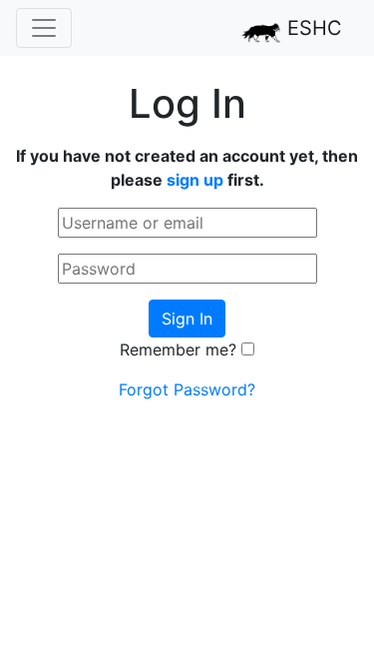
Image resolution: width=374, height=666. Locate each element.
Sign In (187, 319)
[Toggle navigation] (44, 28)
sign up (195, 180)
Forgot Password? (187, 389)
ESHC (311, 28)
